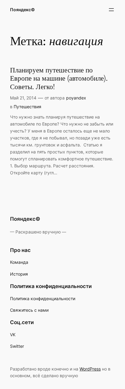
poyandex (76, 97)
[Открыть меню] (111, 9)
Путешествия (27, 106)
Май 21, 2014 (23, 97)
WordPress (90, 368)
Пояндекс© (22, 9)
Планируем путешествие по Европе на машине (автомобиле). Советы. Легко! (59, 78)
